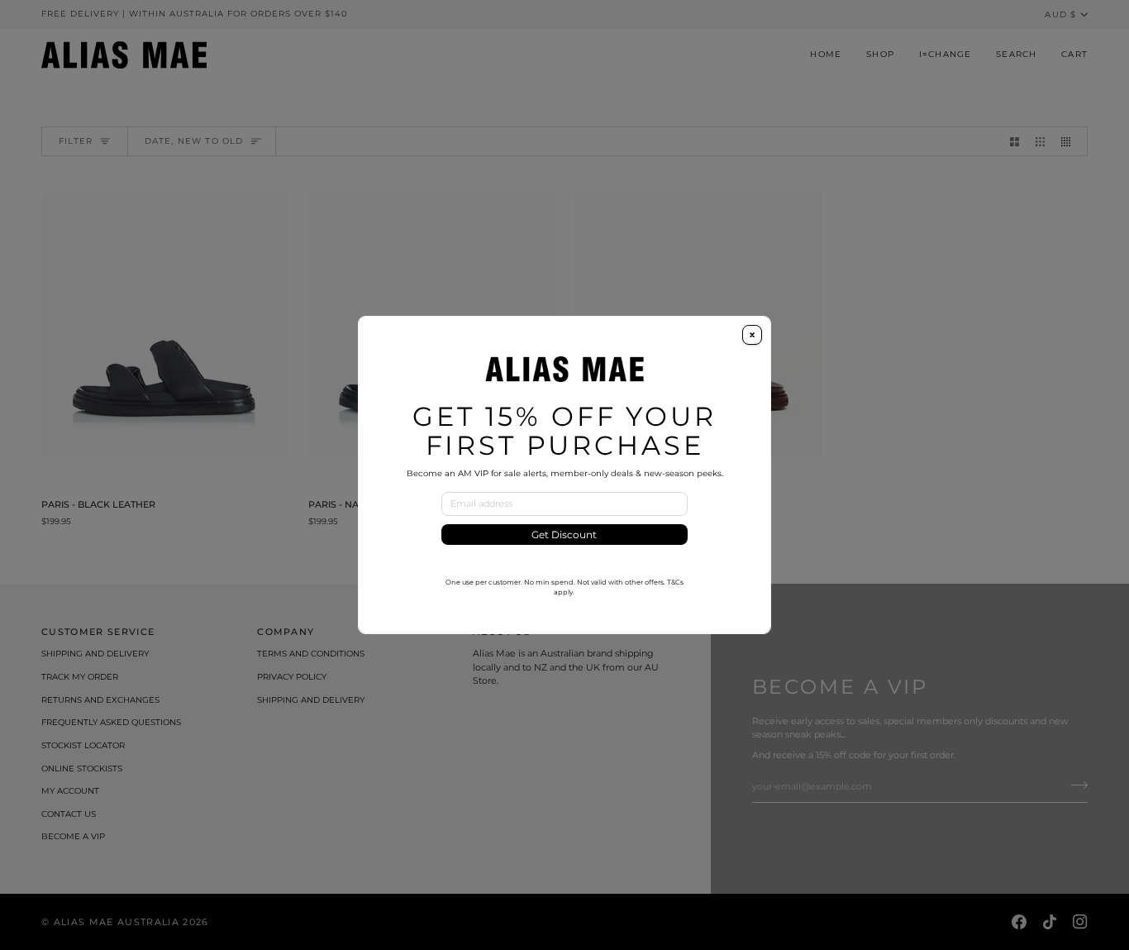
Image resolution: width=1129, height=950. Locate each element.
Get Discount (564, 534)
